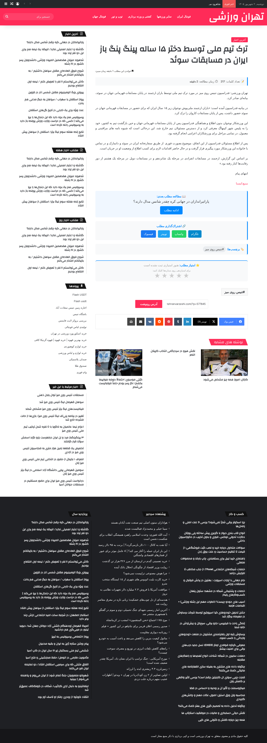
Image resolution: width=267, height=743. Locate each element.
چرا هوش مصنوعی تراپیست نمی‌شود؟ (145, 573)
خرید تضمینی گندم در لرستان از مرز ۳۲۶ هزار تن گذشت (134, 561)
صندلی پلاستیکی (78, 359)
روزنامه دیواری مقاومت (153, 632)
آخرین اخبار (239, 39)
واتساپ (179, 234)
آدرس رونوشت (148, 304)
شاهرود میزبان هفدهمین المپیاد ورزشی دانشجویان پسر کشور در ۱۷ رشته (180, 3)
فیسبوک (148, 234)
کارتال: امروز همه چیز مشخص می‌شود (225, 379)
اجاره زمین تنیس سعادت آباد (71, 307)
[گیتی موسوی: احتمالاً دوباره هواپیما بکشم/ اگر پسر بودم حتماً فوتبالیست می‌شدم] (118, 362)
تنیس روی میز (233, 292)
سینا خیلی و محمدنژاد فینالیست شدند (146, 528)
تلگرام (195, 234)
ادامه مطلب (171, 210)
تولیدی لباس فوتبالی (76, 327)
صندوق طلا (81, 365)
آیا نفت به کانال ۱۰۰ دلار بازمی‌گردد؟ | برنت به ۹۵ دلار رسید (132, 544)
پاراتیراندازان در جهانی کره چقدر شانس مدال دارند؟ (171, 201)
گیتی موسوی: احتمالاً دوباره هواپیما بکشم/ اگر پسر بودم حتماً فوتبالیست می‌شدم (120, 383)
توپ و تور (117, 16)
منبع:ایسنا (242, 183)
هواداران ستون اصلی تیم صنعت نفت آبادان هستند (139, 522)
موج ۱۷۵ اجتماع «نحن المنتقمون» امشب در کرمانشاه (136, 620)
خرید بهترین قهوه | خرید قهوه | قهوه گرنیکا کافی (60, 339)
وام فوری (82, 372)
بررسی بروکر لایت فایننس (72, 320)
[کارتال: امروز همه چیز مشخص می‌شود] (224, 362)
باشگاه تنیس (80, 314)
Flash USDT (80, 294)
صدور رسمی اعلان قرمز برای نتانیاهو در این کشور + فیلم (134, 626)
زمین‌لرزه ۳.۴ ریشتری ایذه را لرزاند (146, 668)
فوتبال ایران (184, 16)
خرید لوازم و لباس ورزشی (72, 352)
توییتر (164, 234)
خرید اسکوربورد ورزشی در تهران (69, 333)
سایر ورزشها (164, 16)
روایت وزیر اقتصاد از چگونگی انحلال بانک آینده (140, 567)
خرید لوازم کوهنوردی (75, 346)
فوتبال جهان (99, 16)
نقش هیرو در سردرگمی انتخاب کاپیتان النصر (173, 352)
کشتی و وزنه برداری (139, 16)
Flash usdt (80, 301)
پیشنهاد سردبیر (156, 514)
